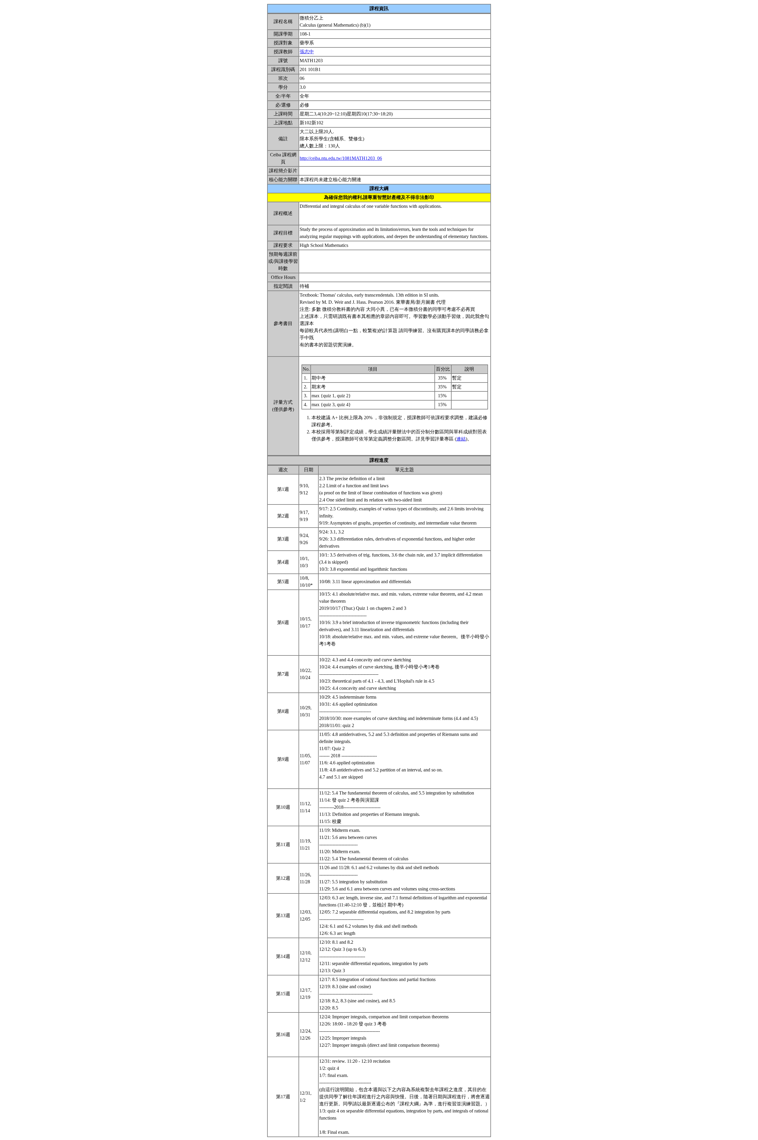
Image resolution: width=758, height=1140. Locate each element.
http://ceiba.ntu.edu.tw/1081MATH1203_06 (341, 158)
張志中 (307, 51)
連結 (461, 438)
